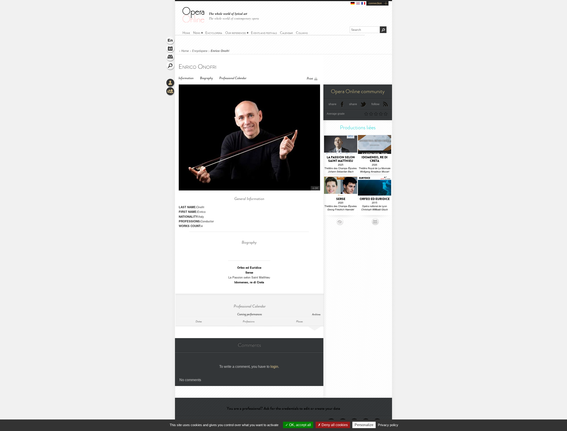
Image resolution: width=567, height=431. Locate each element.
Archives (316, 314)
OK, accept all (299, 425)
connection (375, 3)
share (332, 104)
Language (170, 40)
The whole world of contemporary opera (234, 18)
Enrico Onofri (220, 51)
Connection (170, 83)
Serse (249, 272)
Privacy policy (388, 425)
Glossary (170, 57)
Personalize (364, 425)
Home (185, 51)
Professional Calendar (233, 78)
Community (170, 91)
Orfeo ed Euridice (249, 267)
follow (375, 104)
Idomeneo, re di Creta (249, 282)
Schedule (170, 49)
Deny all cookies (334, 425)
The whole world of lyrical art (228, 14)
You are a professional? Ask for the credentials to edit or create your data (283, 408)
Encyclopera (199, 51)
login (274, 366)
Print (310, 78)
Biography (206, 78)
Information (186, 78)
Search (170, 66)
